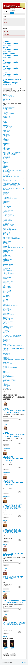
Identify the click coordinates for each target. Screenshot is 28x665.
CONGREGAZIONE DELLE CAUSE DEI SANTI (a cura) (13, 178)
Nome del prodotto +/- (7, 95)
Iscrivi (12, 12)
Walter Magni (5, 388)
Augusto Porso (6, 147)
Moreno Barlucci (6, 316)
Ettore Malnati (6, 203)
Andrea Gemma (6, 131)
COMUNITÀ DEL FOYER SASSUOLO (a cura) (12, 176)
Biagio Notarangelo (7, 157)
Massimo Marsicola (7, 307)
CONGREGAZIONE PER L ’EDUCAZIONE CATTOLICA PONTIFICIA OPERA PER (12, 182)
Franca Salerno (6, 211)
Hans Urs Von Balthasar (8, 264)
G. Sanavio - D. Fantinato (8, 224)
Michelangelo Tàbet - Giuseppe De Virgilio (11, 312)
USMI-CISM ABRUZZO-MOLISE (10, 380)
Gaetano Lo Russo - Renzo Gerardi (10, 229)
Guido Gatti (5, 263)
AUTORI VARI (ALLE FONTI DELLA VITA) (12, 152)
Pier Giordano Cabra (7, 327)
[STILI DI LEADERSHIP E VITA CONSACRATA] (5, 548)
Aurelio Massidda (6, 148)
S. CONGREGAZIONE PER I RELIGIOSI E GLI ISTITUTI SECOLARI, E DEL (13, 346)
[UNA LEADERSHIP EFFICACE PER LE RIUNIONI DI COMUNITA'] (5, 595)
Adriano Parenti (6, 115)
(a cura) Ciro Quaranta (7, 108)
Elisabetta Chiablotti (7, 197)
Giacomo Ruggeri (6, 234)
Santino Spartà (6, 358)
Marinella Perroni (6, 292)
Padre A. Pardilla (6, 322)
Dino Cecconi (5, 191)
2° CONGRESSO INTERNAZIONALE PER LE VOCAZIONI (12, 111)
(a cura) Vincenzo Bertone (8, 109)
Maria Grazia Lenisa (7, 290)
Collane (5, 25)
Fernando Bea (6, 209)
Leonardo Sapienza (7, 277)
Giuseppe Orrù (6, 258)
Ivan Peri (5, 267)
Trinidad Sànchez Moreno (8, 376)
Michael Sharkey (6, 310)
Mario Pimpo (5, 298)
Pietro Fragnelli (6, 332)
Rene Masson (6, 340)
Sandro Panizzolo (6, 356)
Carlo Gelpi (5, 165)
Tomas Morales (6, 375)
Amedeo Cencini (6, 130)
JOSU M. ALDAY (6, 272)
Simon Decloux (6, 370)
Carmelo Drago (6, 169)
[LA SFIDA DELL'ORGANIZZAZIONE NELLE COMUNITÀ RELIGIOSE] (5, 403)
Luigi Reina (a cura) (7, 286)
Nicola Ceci (5, 317)
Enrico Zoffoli (5, 202)
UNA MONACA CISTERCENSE (9, 379)
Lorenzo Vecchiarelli (7, 280)
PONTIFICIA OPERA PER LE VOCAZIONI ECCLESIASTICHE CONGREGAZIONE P (12, 336)
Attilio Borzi (5, 145)
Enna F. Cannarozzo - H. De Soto (10, 198)
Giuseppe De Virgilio (7, 256)
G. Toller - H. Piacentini (8, 225)
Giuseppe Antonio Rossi (8, 250)
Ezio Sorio (5, 205)
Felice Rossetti (6, 207)
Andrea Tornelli (6, 133)
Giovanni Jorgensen (7, 245)
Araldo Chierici (6, 144)
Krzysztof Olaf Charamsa (8, 273)
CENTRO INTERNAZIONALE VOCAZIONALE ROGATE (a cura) (12, 171)
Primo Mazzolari (6, 338)
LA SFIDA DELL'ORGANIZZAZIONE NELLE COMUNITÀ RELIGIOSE (14, 410)
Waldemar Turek (6, 386)
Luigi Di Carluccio (6, 285)
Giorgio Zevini (6, 242)
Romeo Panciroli (6, 344)
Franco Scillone (6, 223)
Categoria (5, 98)
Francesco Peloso (6, 219)
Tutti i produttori (6, 105)
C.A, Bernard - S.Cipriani (8, 160)
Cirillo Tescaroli (6, 174)
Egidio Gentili (5, 193)
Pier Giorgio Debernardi (8, 328)
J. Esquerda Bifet (6, 268)
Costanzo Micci (6, 187)
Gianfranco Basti (6, 240)
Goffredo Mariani (6, 261)
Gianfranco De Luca (7, 241)
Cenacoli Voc (6, 37)
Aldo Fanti (5, 124)
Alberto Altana (6, 120)
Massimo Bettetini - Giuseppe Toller (10, 305)
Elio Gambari (5, 196)
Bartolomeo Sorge (6, 156)
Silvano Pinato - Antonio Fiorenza (10, 367)
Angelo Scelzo (6, 138)
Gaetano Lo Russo (7, 228)
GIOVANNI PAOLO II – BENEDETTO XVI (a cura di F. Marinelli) (13, 248)
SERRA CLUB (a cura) (7, 363)
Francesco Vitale (6, 222)
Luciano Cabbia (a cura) (8, 281)
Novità (5, 22)
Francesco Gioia (6, 216)
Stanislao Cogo (6, 371)
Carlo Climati (5, 162)
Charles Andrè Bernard (7, 173)
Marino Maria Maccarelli (8, 294)
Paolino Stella (6, 323)
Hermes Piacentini (7, 265)
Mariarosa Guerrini (7, 291)
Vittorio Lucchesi (6, 385)
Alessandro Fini (6, 125)
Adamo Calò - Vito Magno (8, 113)
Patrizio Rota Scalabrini (8, 326)
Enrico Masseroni (6, 201)
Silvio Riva (5, 368)
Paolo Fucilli (5, 325)
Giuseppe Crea (6, 254)
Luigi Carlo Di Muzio (7, 283)
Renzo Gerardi (6, 341)
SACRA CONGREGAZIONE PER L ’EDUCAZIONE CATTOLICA (13, 348)
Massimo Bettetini (6, 304)
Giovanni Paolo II (6, 246)
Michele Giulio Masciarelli (8, 314)
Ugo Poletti (5, 377)
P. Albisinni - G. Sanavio (8, 321)
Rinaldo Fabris (6, 343)
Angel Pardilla (6, 134)
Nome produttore (6, 99)
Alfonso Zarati (6, 129)
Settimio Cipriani (6, 365)
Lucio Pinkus (5, 282)
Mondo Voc (6, 31)
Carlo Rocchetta (6, 167)
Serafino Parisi (6, 362)
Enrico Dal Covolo (6, 200)
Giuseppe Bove (6, 251)
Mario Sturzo (5, 301)
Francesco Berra (6, 212)
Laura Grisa (5, 274)
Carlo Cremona (6, 163)
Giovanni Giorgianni (7, 243)
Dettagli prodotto (6, 424)
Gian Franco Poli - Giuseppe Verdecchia (11, 238)
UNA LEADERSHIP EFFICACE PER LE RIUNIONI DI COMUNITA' (14, 601)
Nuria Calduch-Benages (8, 318)
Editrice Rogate (6, 192)
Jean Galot (5, 269)
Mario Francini (6, 295)
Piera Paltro (5, 330)
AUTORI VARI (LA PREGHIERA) (10, 153)
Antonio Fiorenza (6, 140)
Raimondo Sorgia (6, 339)
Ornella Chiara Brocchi (7, 319)
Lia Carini (5, 278)
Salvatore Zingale (6, 354)
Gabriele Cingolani (6, 227)
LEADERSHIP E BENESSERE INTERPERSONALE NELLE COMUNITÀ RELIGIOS (12, 507)
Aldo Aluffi (5, 122)
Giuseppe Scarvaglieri (7, 259)
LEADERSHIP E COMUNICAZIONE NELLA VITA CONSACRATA (14, 458)
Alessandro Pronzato (7, 126)
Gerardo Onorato (6, 232)
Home (5, 19)
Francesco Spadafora (7, 220)
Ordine (4, 100)
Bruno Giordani (6, 158)
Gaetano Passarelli (7, 231)
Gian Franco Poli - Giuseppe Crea (10, 237)
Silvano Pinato (6, 366)
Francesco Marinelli (7, 218)
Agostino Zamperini (7, 117)
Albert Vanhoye (6, 118)
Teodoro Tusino (6, 374)
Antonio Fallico (6, 139)
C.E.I (4, 161)
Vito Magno (5, 384)
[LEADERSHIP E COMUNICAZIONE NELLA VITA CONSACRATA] (5, 452)
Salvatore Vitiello (6, 353)
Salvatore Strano (6, 352)
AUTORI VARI (6, 149)
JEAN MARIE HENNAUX (8, 270)
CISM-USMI (5, 175)
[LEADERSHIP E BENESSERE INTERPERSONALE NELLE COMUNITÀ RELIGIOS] (5, 500)
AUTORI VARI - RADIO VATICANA (10, 154)
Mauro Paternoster (7, 309)
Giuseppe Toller (6, 260)
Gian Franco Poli (6, 236)
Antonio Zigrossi (6, 143)
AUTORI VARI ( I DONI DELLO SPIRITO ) (11, 151)
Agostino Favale (6, 116)
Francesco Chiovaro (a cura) (9, 215)
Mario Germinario (6, 296)
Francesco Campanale (7, 214)
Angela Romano (6, 135)
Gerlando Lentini (6, 233)
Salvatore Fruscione (7, 350)
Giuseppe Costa (6, 252)
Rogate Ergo (6, 34)
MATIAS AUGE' (6, 308)
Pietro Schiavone (6, 334)
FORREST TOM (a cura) (8, 210)
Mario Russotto (6, 300)
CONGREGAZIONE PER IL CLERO (10, 180)
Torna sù (23, 662)
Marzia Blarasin (6, 303)
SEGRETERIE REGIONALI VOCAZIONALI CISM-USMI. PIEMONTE (13, 360)
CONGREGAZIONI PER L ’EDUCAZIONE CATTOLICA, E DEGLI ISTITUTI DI (11, 185)
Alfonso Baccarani (7, 127)
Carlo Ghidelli (5, 166)
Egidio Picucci (6, 194)
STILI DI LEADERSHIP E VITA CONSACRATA (13, 554)
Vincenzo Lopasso (7, 381)
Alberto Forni (5, 121)
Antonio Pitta (5, 142)
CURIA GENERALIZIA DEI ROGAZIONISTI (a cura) (14, 188)
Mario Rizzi (5, 299)
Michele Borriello (6, 313)
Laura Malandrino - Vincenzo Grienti (10, 276)
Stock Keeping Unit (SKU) (8, 96)
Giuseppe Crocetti (6, 255)
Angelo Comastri (6, 136)
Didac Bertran (6, 189)
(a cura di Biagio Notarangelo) (9, 107)
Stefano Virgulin (6, 372)
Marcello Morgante (7, 287)
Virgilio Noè (5, 383)
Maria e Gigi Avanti (7, 289)
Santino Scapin (6, 357)
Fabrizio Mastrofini (7, 206)
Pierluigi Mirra (6, 331)
